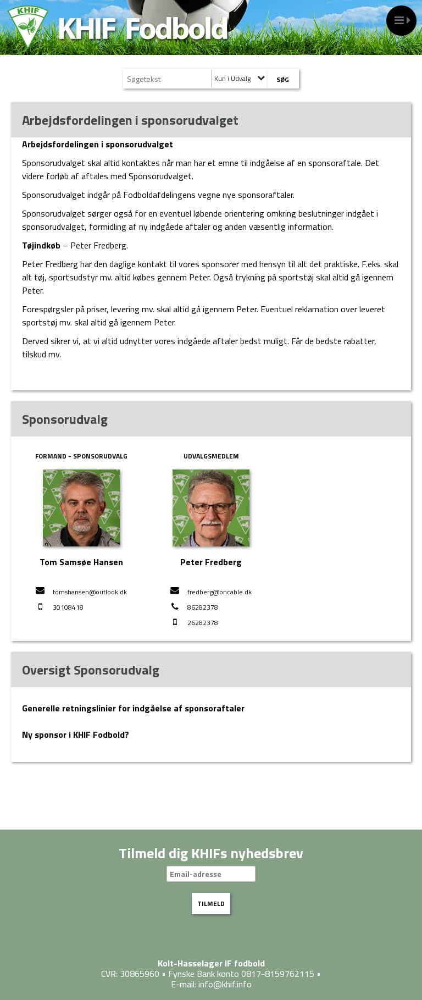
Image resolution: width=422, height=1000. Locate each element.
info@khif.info (225, 984)
